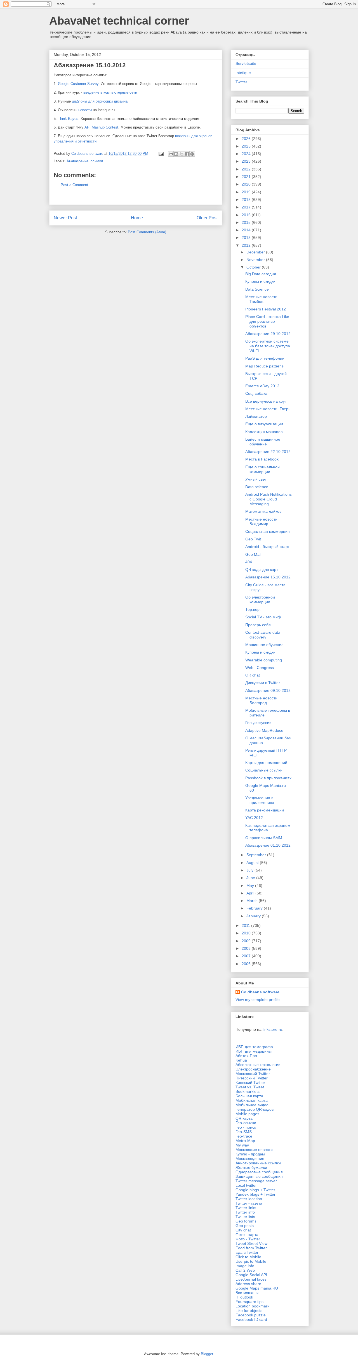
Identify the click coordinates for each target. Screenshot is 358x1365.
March (252, 900)
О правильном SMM (263, 837)
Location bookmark (252, 1306)
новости (85, 110)
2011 (246, 925)
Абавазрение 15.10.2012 (268, 577)
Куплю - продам (250, 1154)
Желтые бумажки (251, 1167)
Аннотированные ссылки (258, 1163)
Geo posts (244, 1225)
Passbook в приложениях (268, 778)
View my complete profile (257, 999)
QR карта (244, 1118)
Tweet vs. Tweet (249, 1087)
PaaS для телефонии (264, 358)
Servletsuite (245, 63)
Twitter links (245, 1207)
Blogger (207, 1354)
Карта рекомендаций (264, 810)
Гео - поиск (245, 1127)
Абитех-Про (246, 1055)
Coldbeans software (260, 992)
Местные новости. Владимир (262, 521)
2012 (247, 245)
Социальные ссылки (263, 770)
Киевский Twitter (250, 1082)
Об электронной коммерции (260, 599)
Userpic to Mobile (250, 1261)
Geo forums (245, 1221)
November (256, 259)
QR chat (252, 675)
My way (242, 1145)
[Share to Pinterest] (192, 154)
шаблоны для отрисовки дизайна (100, 101)
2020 (247, 184)
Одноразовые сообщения (259, 1172)
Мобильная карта (251, 1100)
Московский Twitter (252, 1073)
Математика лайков (263, 511)
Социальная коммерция (267, 531)
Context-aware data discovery (262, 634)
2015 (247, 222)
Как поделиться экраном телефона (267, 827)
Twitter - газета (248, 1203)
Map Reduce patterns (264, 366)
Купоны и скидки (260, 281)
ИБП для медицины (253, 1051)
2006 (247, 964)
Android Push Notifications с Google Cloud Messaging (268, 499)
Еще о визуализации (264, 424)
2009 (247, 941)
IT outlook (244, 1297)
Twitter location (248, 1199)
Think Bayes (68, 119)
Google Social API (251, 1275)
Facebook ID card (251, 1319)
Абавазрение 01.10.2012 (268, 845)
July (250, 870)
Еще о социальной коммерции (262, 469)
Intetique (243, 72)
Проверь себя (258, 625)
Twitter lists (245, 1216)
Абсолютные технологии (258, 1064)
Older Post (207, 217)
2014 (247, 230)
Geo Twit (253, 539)
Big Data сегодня (260, 274)
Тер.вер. (253, 609)
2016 (247, 215)
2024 (247, 153)
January (254, 916)
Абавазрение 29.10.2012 (268, 333)
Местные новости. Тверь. (268, 409)
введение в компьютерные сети (110, 92)
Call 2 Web (245, 1270)
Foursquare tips (249, 1301)
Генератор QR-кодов (254, 1109)
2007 (247, 956)
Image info (244, 1266)
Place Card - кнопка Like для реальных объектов (267, 321)
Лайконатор (256, 416)
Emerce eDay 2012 (262, 386)
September (256, 855)
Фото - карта (246, 1234)
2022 (247, 169)
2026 (247, 138)
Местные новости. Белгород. (262, 700)
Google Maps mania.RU (256, 1288)
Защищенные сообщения (259, 1176)
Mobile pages (247, 1114)
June (251, 877)
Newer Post (65, 217)
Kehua (241, 1060)
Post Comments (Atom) (147, 232)
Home (137, 217)
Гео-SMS (243, 1131)
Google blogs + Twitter (255, 1190)
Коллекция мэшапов (263, 431)
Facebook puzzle (250, 1315)
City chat (243, 1230)
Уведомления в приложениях (259, 800)
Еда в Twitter (246, 1252)
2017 (247, 207)
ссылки (97, 161)
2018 (247, 199)
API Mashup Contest (101, 127)
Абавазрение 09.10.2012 (268, 690)
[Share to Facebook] (187, 154)
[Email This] (171, 154)
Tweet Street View (251, 1243)
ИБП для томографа (254, 1046)
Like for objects (248, 1310)
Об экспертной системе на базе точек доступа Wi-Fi (267, 346)
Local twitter (246, 1185)
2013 (247, 237)
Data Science (257, 289)
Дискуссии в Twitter (262, 682)
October (254, 267)
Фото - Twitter (247, 1239)
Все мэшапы (246, 1292)
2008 (247, 948)
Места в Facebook (262, 459)
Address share (248, 1283)
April (250, 893)
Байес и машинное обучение (262, 441)
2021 (247, 176)
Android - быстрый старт (267, 546)
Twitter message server (256, 1181)
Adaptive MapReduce (264, 730)
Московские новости (254, 1149)
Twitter (241, 82)
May (250, 885)
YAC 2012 (254, 817)
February (255, 908)
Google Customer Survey (78, 84)
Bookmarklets (247, 1091)
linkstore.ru (272, 1029)
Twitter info (245, 1212)
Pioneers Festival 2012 (265, 309)
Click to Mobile (248, 1257)
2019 (247, 192)
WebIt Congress (259, 667)
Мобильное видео (251, 1105)
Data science (256, 487)
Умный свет (256, 479)
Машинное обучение (264, 644)
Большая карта (249, 1096)
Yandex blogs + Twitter (255, 1194)
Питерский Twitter (251, 1078)
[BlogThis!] (176, 154)
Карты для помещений (266, 762)
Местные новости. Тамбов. (262, 299)
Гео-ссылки (245, 1123)
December (256, 252)
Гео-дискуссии (258, 722)
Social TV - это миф (263, 617)
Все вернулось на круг (265, 401)
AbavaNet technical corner (119, 21)
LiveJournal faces (251, 1279)
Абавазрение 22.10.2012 (268, 451)
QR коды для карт (261, 569)
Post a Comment (74, 185)
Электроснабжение (253, 1069)
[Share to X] (181, 154)
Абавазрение (77, 161)
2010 (247, 933)
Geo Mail (253, 554)
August (253, 862)
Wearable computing (263, 660)
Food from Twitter (251, 1248)
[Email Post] (161, 153)
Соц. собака (256, 393)
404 (248, 562)
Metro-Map (245, 1140)
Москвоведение (249, 1158)
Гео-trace (243, 1136)
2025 (247, 146)
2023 (247, 161)
